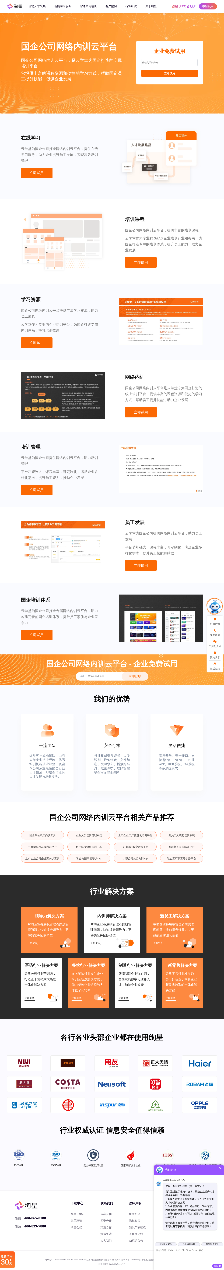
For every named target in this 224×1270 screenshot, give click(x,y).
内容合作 (106, 1214)
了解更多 (32, 943)
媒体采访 (106, 1234)
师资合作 (106, 1220)
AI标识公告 (136, 1240)
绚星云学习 (78, 1214)
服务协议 (134, 1214)
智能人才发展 (37, 6)
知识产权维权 (137, 1227)
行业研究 (131, 6)
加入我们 (106, 1240)
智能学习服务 (62, 6)
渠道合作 (106, 1227)
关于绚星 (151, 6)
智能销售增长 (88, 6)
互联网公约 (136, 1234)
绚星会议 (76, 1227)
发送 (216, 1266)
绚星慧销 (76, 1220)
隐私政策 (134, 1220)
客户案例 (111, 6)
